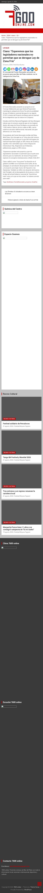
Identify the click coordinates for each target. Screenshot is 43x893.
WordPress (28, 890)
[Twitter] (20, 69)
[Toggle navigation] (4, 30)
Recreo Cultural (10, 394)
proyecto (28, 182)
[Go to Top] (40, 884)
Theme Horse (34, 887)
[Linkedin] (32, 69)
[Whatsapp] (9, 69)
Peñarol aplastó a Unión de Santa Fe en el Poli (23, 200)
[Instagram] (24, 69)
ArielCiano (10, 182)
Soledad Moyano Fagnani (22, 426)
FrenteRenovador (19, 182)
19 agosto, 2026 (8, 532)
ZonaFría (34, 182)
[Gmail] (12, 69)
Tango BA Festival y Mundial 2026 (17, 457)
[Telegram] (5, 69)
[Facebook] (28, 69)
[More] (36, 69)
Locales (6, 48)
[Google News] (16, 69)
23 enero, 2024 (7, 65)
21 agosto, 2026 (8, 426)
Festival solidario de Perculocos (16, 424)
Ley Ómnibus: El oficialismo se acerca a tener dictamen (20, 193)
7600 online (17, 887)
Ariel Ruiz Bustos (19, 65)
